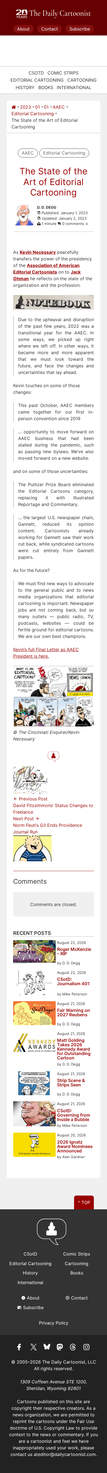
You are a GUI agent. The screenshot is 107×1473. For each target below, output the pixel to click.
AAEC (59, 107)
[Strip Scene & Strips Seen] (34, 1084)
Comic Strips (62, 73)
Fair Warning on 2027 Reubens (73, 1012)
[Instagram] (86, 1348)
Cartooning (82, 80)
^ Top (84, 1202)
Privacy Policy (53, 1323)
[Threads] (73, 1348)
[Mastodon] (60, 1348)
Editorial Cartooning (37, 80)
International (74, 87)
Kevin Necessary (38, 252)
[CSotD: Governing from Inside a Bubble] (34, 1114)
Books (45, 87)
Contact (49, 29)
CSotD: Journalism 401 (73, 981)
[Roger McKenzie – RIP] (34, 953)
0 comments (73, 223)
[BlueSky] (47, 1348)
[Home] (14, 107)
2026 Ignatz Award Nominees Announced (75, 1146)
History (25, 87)
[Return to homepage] (53, 1234)
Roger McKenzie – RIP (74, 951)
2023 (25, 107)
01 (37, 107)
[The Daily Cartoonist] (53, 14)
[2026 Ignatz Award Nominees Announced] (34, 1145)
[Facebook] (20, 1348)
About (23, 29)
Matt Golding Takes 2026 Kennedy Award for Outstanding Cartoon (74, 1049)
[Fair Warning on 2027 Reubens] (34, 1014)
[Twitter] (33, 1348)
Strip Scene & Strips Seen (71, 1082)
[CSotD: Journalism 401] (34, 983)
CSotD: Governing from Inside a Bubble (73, 1115)
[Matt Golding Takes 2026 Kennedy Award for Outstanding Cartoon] (34, 1044)
